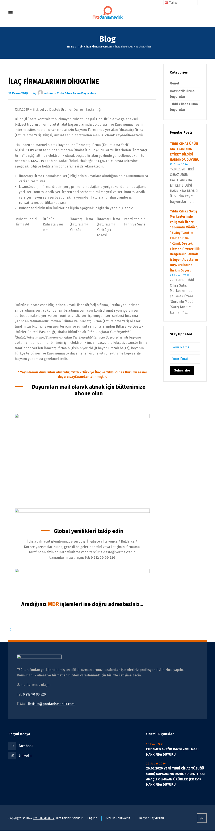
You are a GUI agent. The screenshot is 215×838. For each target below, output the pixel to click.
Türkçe (172, 2)
